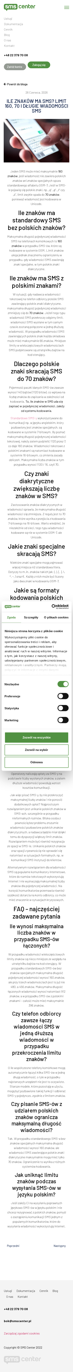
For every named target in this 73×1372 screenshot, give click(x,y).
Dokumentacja (13, 24)
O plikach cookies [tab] (56, 617)
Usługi (8, 18)
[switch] (63, 696)
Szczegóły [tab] (31, 617)
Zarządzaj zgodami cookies (22, 1333)
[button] (15, 66)
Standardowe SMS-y (24, 418)
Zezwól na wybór (36, 749)
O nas (7, 40)
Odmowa (36, 762)
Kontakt (9, 45)
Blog (7, 35)
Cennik (8, 29)
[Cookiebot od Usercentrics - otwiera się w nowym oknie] (52, 606)
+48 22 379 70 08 (16, 55)
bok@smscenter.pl (17, 1321)
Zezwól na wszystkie (37, 737)
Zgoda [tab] (11, 617)
